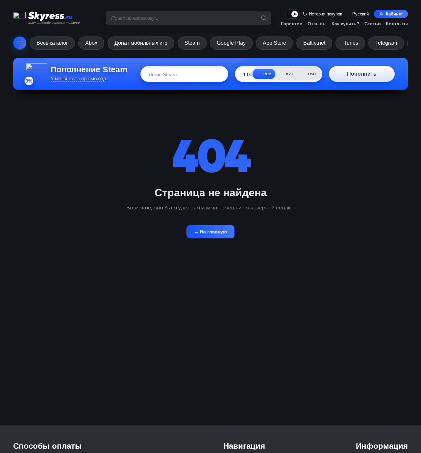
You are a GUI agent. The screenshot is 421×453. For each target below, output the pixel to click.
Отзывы (317, 23)
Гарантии (292, 23)
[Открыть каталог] (19, 43)
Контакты (397, 23)
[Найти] (264, 18)
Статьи (372, 23)
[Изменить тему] (292, 14)
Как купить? (345, 23)
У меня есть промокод (78, 78)
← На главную (210, 231)
